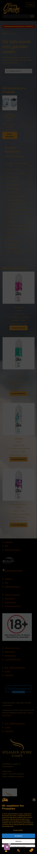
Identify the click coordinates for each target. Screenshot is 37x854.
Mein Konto (6, 850)
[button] (34, 800)
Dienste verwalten (18, 830)
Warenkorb (28, 848)
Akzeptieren (18, 836)
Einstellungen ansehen (18, 847)
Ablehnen (18, 841)
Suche (18, 850)
